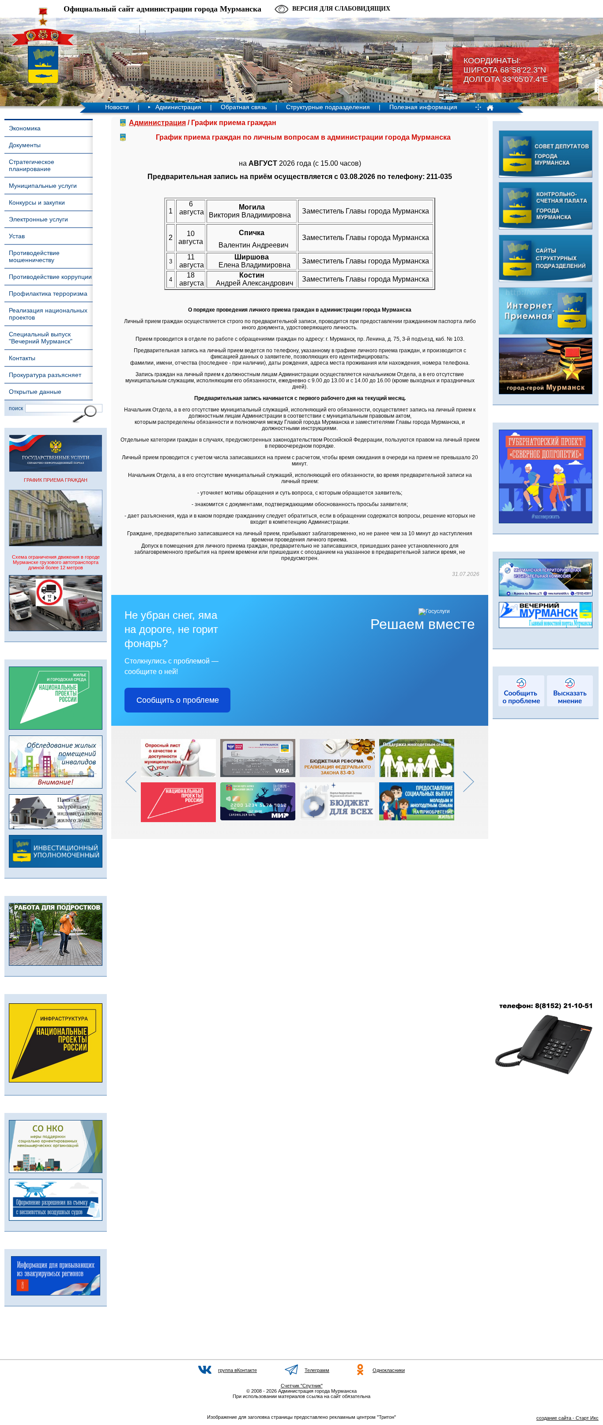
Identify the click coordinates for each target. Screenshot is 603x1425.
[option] (180, 780)
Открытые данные (35, 391)
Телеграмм (317, 1370)
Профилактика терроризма (48, 293)
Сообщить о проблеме (177, 700)
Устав (17, 236)
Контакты (22, 358)
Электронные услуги (38, 219)
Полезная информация (423, 106)
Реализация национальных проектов (48, 314)
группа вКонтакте (237, 1370)
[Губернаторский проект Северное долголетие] (545, 521)
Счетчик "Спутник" (302, 1385)
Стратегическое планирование (31, 165)
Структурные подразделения (328, 106)
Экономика (25, 128)
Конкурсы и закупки (37, 202)
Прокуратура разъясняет (45, 374)
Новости (117, 106)
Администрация (178, 106)
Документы (25, 145)
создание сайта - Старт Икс (567, 1418)
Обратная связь (244, 106)
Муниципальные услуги (43, 185)
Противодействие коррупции (50, 276)
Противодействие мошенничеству (34, 256)
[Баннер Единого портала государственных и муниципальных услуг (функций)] (55, 469)
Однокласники (389, 1370)
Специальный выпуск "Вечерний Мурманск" (40, 338)
